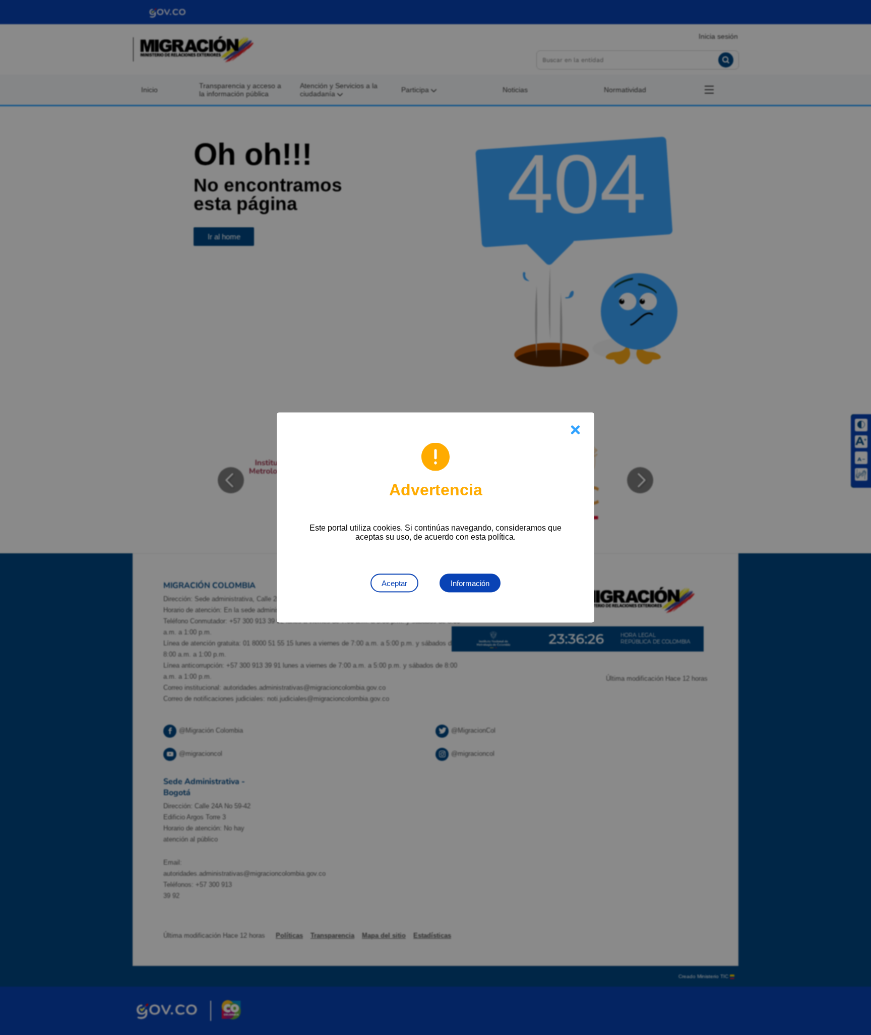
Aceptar (394, 583)
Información (470, 583)
